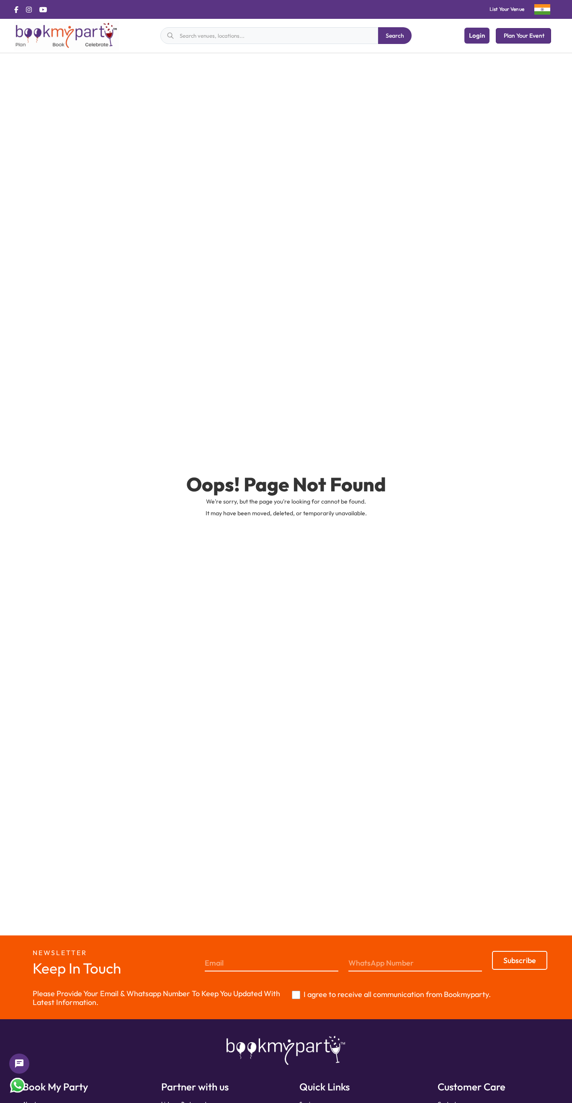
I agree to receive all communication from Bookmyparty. (397, 994)
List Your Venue (507, 9)
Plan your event (524, 35)
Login (477, 35)
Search (395, 35)
